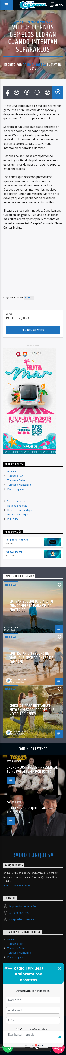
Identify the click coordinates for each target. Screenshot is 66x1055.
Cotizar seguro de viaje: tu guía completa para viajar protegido (31, 605)
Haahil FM (13, 471)
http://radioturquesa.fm (22, 906)
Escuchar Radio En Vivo (16, 885)
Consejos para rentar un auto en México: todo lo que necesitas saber (31, 710)
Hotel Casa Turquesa (19, 514)
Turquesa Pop (15, 476)
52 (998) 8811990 (19, 913)
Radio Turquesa (34, 65)
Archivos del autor (33, 330)
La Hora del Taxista (17, 540)
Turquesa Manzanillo (19, 484)
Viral (28, 297)
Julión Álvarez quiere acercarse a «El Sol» (33, 810)
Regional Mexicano (40, 22)
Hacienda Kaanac (17, 505)
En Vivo (59, 5)
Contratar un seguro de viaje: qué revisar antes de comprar (31, 658)
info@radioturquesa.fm (22, 919)
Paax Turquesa (15, 489)
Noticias (19, 22)
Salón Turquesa (16, 501)
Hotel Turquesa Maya (19, 510)
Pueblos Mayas (14, 552)
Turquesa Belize (16, 480)
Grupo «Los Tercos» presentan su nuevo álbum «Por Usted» (32, 769)
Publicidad (13, 519)
